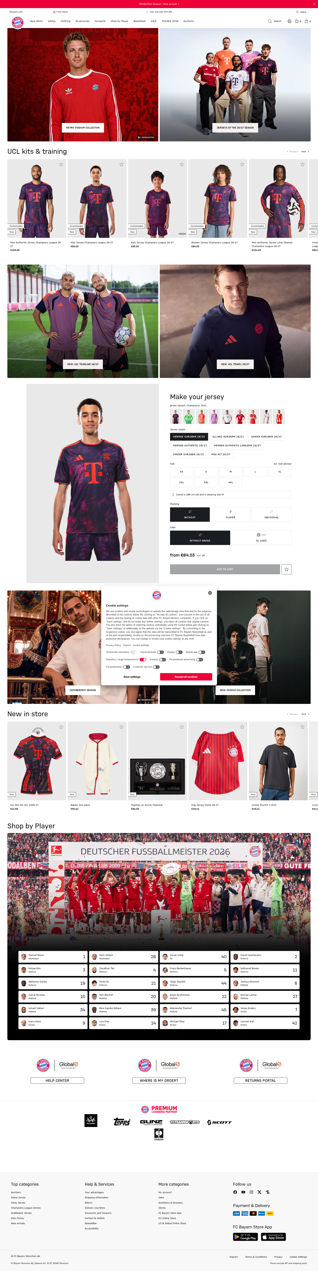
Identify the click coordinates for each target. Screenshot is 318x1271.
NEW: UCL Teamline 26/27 (82, 364)
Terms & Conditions (256, 1257)
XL (279, 471)
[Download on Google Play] (245, 1237)
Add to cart (225, 569)
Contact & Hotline (95, 1218)
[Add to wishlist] (61, 164)
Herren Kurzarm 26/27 (189, 436)
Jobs (161, 1197)
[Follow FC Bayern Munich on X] (259, 1192)
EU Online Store (167, 1218)
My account (165, 1192)
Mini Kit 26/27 (220, 454)
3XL (206, 482)
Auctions (16, 1192)
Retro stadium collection (83, 127)
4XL (230, 482)
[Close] (314, 4)
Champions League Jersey (26, 1208)
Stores (162, 1208)
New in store (27, 714)
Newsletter (91, 1223)
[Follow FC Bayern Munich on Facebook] (235, 1192)
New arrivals (18, 1223)
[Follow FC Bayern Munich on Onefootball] (267, 1192)
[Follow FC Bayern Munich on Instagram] (251, 1192)
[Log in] (289, 21)
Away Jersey (18, 1202)
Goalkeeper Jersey (21, 1213)
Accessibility (92, 1228)
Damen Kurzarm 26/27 (266, 436)
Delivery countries (95, 1208)
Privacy (278, 1257)
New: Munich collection (235, 690)
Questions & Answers (170, 1202)
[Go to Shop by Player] (159, 892)
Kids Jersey (17, 1218)
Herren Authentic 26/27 (190, 445)
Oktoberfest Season (83, 690)
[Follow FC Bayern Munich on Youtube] (243, 1192)
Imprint (234, 1257)
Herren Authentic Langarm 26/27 (237, 445)
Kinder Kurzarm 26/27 (188, 454)
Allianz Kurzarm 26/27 (228, 436)
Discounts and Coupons (98, 1213)
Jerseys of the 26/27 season (235, 127)
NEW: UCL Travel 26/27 (235, 364)
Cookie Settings (298, 1257)
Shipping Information (96, 1197)
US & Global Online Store (172, 1223)
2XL (181, 482)
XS (181, 471)
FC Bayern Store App (169, 1213)
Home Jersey (18, 1197)
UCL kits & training (37, 151)
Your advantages (94, 1192)
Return (88, 1202)
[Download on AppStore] (273, 1237)
